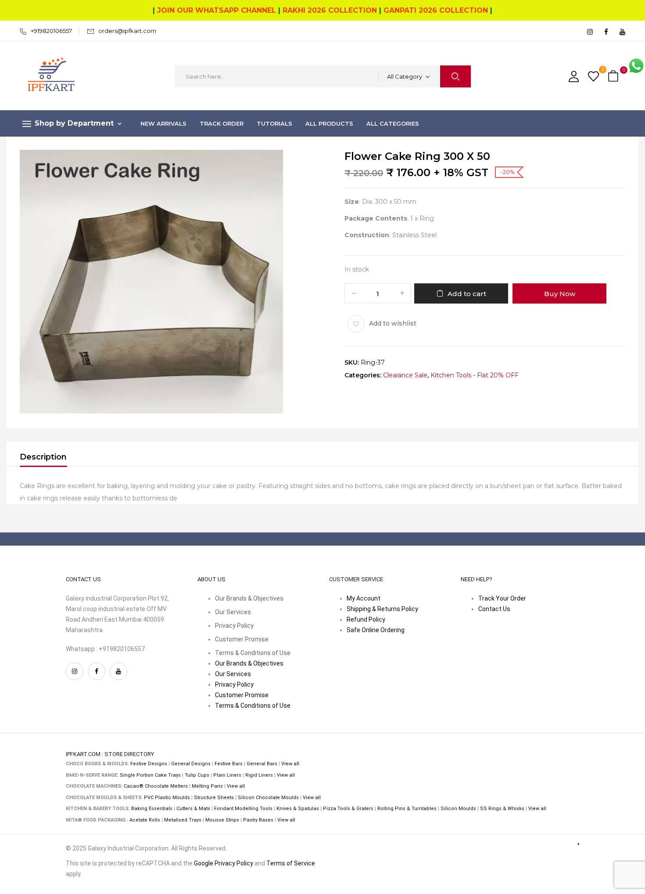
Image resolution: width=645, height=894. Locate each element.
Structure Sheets (214, 797)
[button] (614, 76)
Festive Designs (148, 764)
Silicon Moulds (458, 808)
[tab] (43, 458)
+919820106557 (51, 30)
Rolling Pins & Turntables (407, 808)
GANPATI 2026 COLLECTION (435, 10)
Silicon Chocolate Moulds (268, 797)
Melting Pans (207, 786)
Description (43, 457)
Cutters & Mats (193, 808)
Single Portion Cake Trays (150, 775)
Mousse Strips (222, 820)
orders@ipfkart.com (127, 30)
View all (290, 764)
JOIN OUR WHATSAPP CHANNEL (216, 10)
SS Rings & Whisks (502, 808)
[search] (455, 76)
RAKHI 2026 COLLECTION (330, 10)
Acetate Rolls (144, 820)
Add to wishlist (392, 323)
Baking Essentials (151, 808)
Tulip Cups (197, 775)
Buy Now (559, 294)
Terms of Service (290, 863)
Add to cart (467, 294)
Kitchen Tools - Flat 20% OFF (474, 375)
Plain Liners (227, 775)
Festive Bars (229, 764)
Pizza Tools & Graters (348, 808)
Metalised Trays (182, 820)
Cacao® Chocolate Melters (156, 786)
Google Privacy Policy (223, 863)
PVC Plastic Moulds (167, 797)
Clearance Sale (405, 375)
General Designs (191, 764)
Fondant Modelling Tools (243, 808)
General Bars (262, 764)
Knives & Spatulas (297, 808)
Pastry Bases (258, 820)
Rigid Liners (259, 775)
